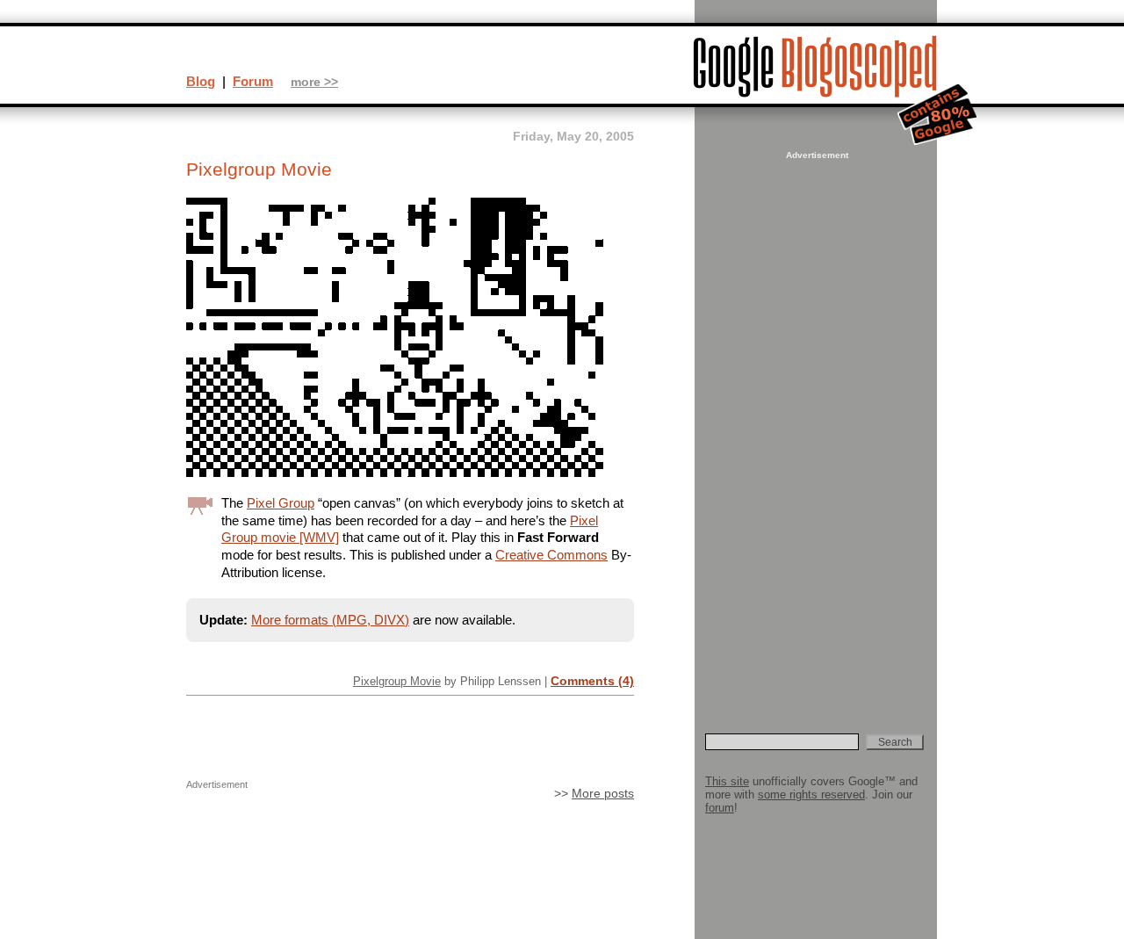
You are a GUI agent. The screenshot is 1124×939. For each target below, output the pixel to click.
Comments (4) (592, 681)
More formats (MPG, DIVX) (330, 619)
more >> (314, 82)
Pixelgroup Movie (397, 681)
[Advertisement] (815, 426)
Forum (253, 81)
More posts (603, 793)
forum (719, 807)
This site (727, 781)
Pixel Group (280, 502)
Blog (200, 81)
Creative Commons (551, 554)
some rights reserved (811, 794)
